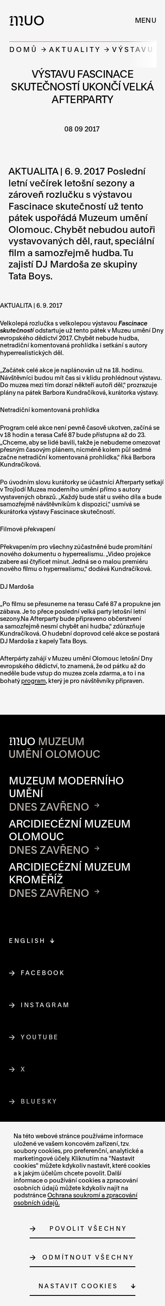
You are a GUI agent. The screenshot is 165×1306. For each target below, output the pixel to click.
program (33, 680)
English (27, 940)
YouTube (40, 1037)
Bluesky (39, 1101)
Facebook (43, 972)
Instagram (46, 1004)
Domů (23, 49)
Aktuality (75, 49)
